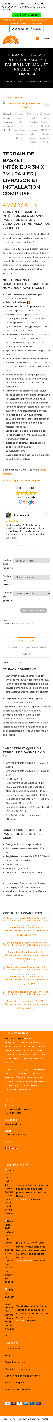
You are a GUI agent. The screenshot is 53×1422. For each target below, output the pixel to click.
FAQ (7, 1355)
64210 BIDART (13, 1113)
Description (26, 640)
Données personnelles (17, 1389)
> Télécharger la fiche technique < (22, 480)
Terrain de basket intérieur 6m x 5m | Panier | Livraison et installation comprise (26, 953)
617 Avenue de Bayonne (18, 1109)
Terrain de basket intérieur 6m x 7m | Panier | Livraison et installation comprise (26, 978)
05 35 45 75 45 (13, 1124)
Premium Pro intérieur (24, 623)
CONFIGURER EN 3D (26, 14)
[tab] (26, 640)
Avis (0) (26, 654)
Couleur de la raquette (8, 564)
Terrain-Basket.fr (14, 1038)
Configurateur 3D (14, 1348)
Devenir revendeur (15, 1362)
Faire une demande (16, 1134)
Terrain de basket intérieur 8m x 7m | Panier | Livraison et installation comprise (26, 929)
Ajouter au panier (33, 610)
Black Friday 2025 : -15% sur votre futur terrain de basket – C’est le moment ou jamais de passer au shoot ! (31, 1250)
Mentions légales (14, 1382)
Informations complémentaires (26, 647)
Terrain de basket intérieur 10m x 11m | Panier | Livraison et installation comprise (26, 1002)
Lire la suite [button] (11, 538)
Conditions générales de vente (22, 1375)
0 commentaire (34, 1199)
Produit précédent (16, 97)
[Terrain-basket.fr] (3, 81)
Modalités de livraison (17, 1369)
